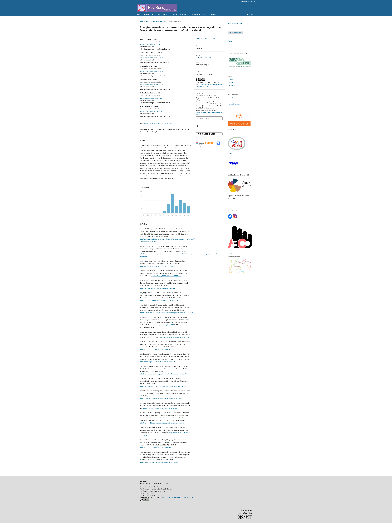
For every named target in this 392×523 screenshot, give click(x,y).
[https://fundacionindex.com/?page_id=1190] (240, 192)
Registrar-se (156, 14)
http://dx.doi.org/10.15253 (165, 325)
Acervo (146, 14)
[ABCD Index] (240, 248)
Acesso (165, 14)
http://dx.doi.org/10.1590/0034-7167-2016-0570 (155, 349)
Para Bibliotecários (234, 104)
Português (231, 86)
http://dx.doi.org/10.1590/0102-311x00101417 (174, 337)
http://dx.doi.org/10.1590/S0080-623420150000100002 (158, 362)
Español (230, 82)
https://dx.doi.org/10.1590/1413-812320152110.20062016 (159, 300)
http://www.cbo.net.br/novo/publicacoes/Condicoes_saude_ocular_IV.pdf (164, 374)
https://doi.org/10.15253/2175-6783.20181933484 (159, 123)
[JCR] (239, 125)
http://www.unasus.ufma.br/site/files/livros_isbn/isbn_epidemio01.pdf (163, 386)
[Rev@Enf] (240, 67)
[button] (197, 125)
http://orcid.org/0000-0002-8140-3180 (151, 84)
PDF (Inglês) (203, 38)
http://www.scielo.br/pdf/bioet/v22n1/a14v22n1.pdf (157, 288)
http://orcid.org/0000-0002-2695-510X (151, 58)
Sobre (173, 14)
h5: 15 (230, 154)
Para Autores (232, 101)
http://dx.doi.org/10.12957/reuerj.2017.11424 (166, 276)
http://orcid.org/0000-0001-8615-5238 (151, 98)
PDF (214, 38)
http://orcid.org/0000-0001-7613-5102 (151, 44)
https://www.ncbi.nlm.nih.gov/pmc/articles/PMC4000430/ (159, 462)
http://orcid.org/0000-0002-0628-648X (151, 71)
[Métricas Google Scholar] (237, 150)
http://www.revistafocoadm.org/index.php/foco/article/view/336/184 (163, 423)
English (230, 79)
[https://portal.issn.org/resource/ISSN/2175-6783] (230, 41)
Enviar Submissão (235, 32)
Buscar (251, 14)
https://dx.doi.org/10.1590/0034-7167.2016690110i (160, 408)
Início (141, 21)
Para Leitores (232, 98)
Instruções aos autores (198, 14)
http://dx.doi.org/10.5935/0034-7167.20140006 (155, 447)
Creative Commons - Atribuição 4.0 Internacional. (177, 497)
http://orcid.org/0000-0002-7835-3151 (151, 111)
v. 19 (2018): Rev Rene (159, 21)
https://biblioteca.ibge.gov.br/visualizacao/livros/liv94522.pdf (160, 398)
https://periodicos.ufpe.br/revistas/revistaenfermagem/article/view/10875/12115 (167, 313)
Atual (138, 14)
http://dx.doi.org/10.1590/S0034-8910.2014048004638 (158, 266)
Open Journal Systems (235, 24)
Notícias (213, 14)
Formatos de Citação (203, 118)
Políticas (183, 14)
